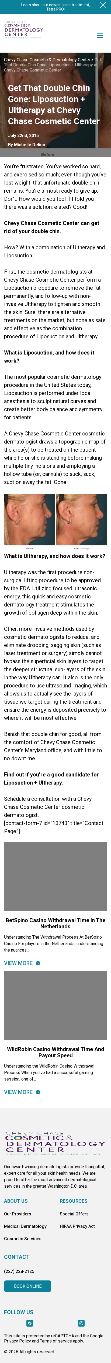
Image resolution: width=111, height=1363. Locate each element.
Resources (74, 1201)
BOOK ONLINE (27, 1286)
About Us (16, 1201)
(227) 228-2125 (19, 1271)
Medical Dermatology (25, 1226)
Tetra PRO (55, 9)
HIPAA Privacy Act (77, 1226)
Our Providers (17, 1214)
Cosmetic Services (22, 1238)
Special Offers (74, 1214)
